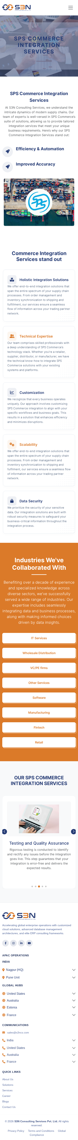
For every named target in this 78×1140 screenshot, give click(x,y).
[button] (4, 832)
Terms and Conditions (41, 1130)
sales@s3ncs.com (18, 1032)
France (11, 1015)
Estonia (12, 1007)
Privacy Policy (16, 1130)
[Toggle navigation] (71, 7)
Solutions (7, 1084)
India (10, 1040)
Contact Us (9, 1106)
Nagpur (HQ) (14, 969)
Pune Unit (13, 977)
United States (16, 993)
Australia (13, 1000)
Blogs (5, 1101)
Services (7, 1090)
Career (6, 1095)
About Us (7, 1079)
